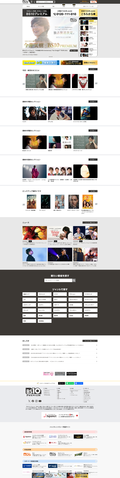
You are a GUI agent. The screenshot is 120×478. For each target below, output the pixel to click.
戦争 (24, 315)
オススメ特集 (41, 6)
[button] (24, 32)
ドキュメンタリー (89, 305)
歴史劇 (56, 315)
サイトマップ (86, 400)
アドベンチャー (73, 299)
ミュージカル (42, 299)
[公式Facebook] (33, 401)
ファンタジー (73, 310)
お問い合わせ (86, 390)
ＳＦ (24, 299)
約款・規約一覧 (86, 393)
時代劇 (40, 315)
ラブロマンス (88, 294)
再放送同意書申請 (87, 392)
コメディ (41, 305)
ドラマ (56, 294)
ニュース (72, 393)
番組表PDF (59, 392)
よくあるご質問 (86, 395)
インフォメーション (74, 395)
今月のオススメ (47, 390)
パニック (25, 310)
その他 (71, 305)
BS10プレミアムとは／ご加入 (74, 391)
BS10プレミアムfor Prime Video (47, 394)
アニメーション (89, 299)
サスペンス (42, 294)
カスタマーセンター (87, 397)
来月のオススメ (47, 392)
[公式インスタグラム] (36, 401)
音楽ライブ (26, 294)
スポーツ (56, 305)
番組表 (28, 6)
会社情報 (85, 401)
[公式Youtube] (40, 401)
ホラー (56, 299)
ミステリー (88, 310)
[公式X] (29, 401)
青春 (24, 321)
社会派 (71, 315)
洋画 (53, 6)
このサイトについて (87, 398)
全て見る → (93, 69)
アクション (72, 294)
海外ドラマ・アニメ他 (88, 6)
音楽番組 (41, 321)
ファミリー (57, 310)
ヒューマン (42, 310)
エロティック (26, 305)
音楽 (74, 6)
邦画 (64, 6)
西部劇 (86, 315)
